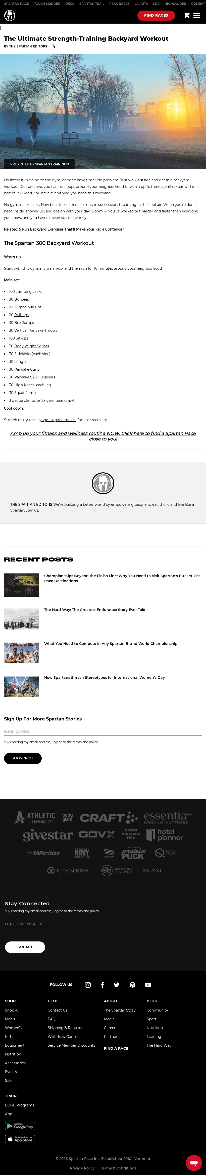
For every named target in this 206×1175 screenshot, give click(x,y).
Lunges (20, 361)
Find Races (156, 15)
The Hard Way (159, 1045)
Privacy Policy (82, 1168)
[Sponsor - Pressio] (108, 853)
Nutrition (13, 1054)
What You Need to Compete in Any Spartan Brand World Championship (111, 643)
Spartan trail (91, 4)
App (8, 1114)
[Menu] (197, 15)
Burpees (21, 299)
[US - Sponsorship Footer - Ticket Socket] (67, 870)
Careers (110, 1028)
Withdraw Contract (65, 1036)
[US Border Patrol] (117, 870)
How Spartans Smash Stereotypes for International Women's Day (104, 677)
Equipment (15, 1045)
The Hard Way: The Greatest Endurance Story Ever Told (94, 609)
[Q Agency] (166, 853)
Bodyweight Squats (31, 346)
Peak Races (119, 4)
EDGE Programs (19, 1105)
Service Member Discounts (71, 1045)
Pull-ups (21, 315)
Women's (13, 1028)
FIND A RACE (116, 1048)
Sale (8, 1080)
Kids (9, 1036)
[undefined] (67, 817)
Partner (110, 1036)
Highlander (175, 4)
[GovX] (97, 835)
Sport (152, 1019)
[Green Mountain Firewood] (130, 835)
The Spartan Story (120, 1010)
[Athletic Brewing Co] (34, 817)
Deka (69, 4)
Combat (198, 4)
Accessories (15, 1063)
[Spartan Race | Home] (9, 15)
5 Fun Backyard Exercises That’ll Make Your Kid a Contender (71, 229)
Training (154, 1036)
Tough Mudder (47, 4)
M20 (156, 4)
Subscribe (23, 758)
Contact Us (57, 1010)
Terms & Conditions (118, 1168)
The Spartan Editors (28, 46)
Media (109, 1019)
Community (157, 1010)
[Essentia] (168, 817)
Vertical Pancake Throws (35, 330)
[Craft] (109, 817)
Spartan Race (16, 4)
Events (11, 1072)
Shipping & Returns (65, 1028)
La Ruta (141, 4)
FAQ (52, 1019)
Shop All (12, 1010)
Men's (10, 1019)
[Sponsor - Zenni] (152, 870)
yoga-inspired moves (57, 420)
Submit (25, 947)
